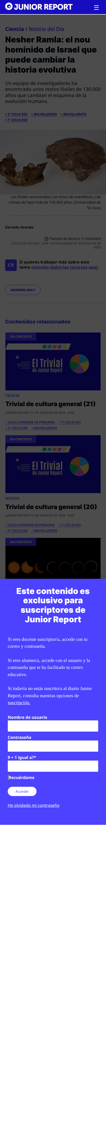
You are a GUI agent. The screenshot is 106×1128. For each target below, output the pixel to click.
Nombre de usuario (27, 717)
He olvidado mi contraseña (33, 805)
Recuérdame (21, 777)
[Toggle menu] (96, 8)
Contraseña (19, 737)
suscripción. (19, 702)
